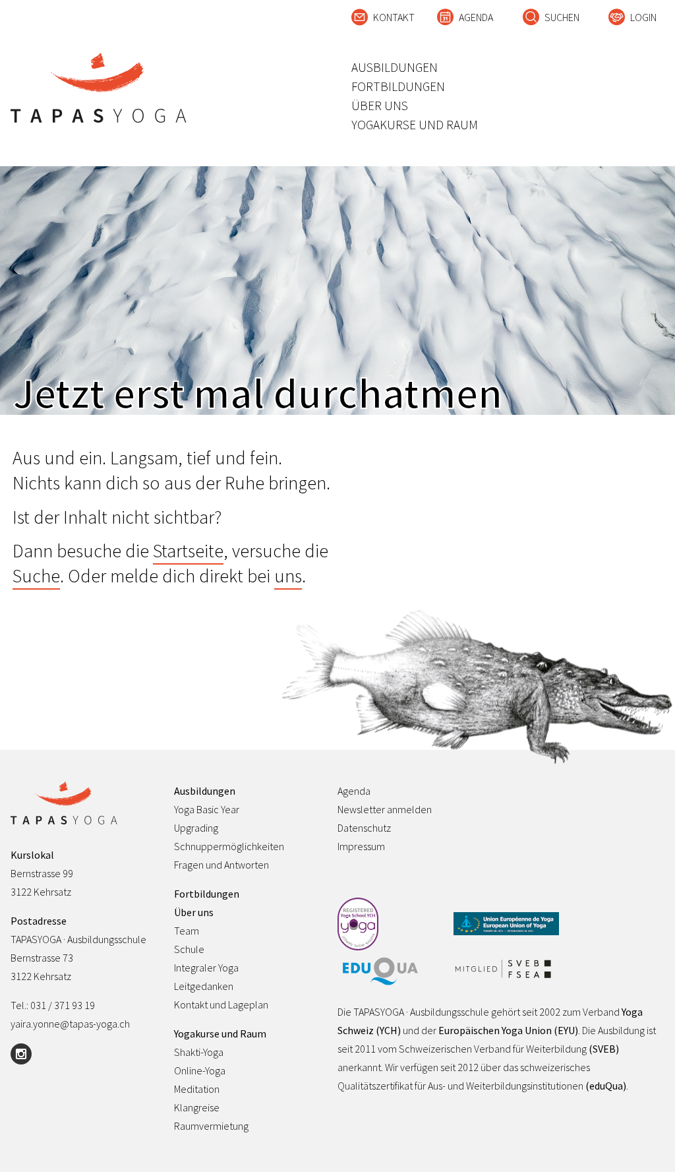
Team (186, 930)
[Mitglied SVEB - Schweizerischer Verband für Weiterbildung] (506, 970)
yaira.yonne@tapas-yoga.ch (70, 1023)
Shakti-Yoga (198, 1052)
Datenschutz (364, 827)
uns (288, 576)
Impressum (361, 846)
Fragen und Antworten (221, 864)
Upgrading (196, 827)
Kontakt (394, 17)
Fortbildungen (398, 86)
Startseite (188, 551)
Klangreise (197, 1107)
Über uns (379, 105)
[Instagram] (21, 1053)
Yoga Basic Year (206, 809)
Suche (36, 576)
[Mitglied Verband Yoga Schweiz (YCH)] (390, 925)
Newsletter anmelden (385, 809)
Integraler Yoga (206, 967)
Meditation (197, 1088)
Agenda (476, 17)
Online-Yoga (199, 1070)
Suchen (561, 17)
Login (643, 17)
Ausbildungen (394, 67)
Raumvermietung (211, 1125)
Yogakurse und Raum (414, 125)
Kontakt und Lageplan (221, 1004)
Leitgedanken (203, 986)
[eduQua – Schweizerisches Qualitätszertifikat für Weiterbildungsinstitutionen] (390, 972)
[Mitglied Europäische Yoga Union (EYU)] (506, 924)
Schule (189, 949)
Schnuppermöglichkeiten (229, 846)
